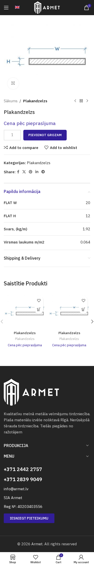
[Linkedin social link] (37, 171)
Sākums (11, 101)
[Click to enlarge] (13, 83)
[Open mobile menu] (6, 8)
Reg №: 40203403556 (23, 506)
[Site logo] (47, 7)
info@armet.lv (16, 488)
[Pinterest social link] (30, 171)
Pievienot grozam (45, 135)
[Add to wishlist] (39, 300)
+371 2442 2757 (23, 469)
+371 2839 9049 (23, 479)
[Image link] (31, 391)
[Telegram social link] (43, 171)
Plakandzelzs (35, 101)
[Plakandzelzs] (25, 311)
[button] (39, 309)
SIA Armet (13, 497)
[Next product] (87, 101)
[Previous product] (75, 101)
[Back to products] (81, 101)
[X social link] (24, 171)
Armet (37, 544)
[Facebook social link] (18, 171)
